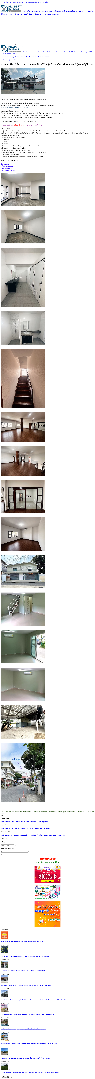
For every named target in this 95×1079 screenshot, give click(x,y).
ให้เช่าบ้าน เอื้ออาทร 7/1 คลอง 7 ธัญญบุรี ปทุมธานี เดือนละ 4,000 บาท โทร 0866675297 (23, 970)
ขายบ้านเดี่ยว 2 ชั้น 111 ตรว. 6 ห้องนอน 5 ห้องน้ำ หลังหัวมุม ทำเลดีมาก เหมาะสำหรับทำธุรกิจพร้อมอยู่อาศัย (33, 835)
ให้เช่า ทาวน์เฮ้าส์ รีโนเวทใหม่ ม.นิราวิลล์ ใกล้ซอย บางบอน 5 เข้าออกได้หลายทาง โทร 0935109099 (26, 985)
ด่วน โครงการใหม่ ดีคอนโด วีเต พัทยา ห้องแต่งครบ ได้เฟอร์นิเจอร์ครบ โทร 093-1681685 (23, 941)
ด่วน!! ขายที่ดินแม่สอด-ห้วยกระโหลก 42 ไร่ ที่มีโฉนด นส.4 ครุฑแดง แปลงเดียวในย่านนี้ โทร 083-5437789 (27, 1014)
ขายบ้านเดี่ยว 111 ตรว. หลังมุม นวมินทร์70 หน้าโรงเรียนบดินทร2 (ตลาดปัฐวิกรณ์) (25, 828)
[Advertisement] (47, 27)
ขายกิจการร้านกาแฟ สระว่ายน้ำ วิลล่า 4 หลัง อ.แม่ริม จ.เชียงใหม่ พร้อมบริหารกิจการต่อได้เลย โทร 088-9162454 (29, 1043)
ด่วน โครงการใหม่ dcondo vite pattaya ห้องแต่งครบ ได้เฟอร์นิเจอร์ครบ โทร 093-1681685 (23, 1029)
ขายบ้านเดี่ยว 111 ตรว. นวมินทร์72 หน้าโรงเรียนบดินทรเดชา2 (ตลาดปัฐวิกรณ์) (24, 821)
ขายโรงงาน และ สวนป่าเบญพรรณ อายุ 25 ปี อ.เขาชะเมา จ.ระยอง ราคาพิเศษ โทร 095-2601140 (25, 956)
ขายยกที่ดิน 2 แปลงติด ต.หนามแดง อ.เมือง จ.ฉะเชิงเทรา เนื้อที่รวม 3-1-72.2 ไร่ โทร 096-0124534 (25, 1058)
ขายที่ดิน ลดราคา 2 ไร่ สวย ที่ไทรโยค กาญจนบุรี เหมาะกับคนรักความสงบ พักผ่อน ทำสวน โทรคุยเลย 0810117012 (30, 1072)
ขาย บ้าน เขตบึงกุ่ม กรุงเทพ (8, 59)
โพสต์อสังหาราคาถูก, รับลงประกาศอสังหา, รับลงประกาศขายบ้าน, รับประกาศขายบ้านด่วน (27, 2)
